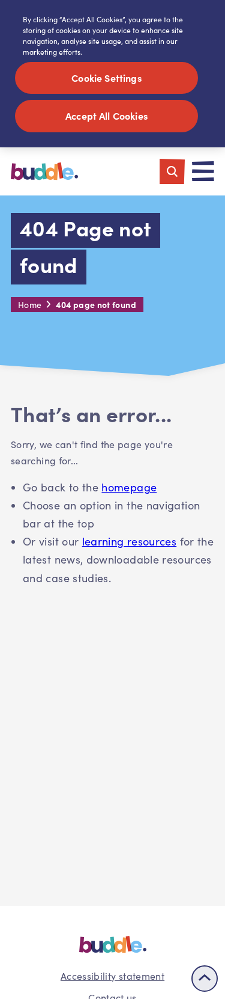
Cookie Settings (106, 77)
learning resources (129, 541)
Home (29, 304)
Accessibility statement (112, 976)
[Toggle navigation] (203, 171)
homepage (129, 487)
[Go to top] (204, 978)
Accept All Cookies (106, 115)
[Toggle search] (172, 171)
